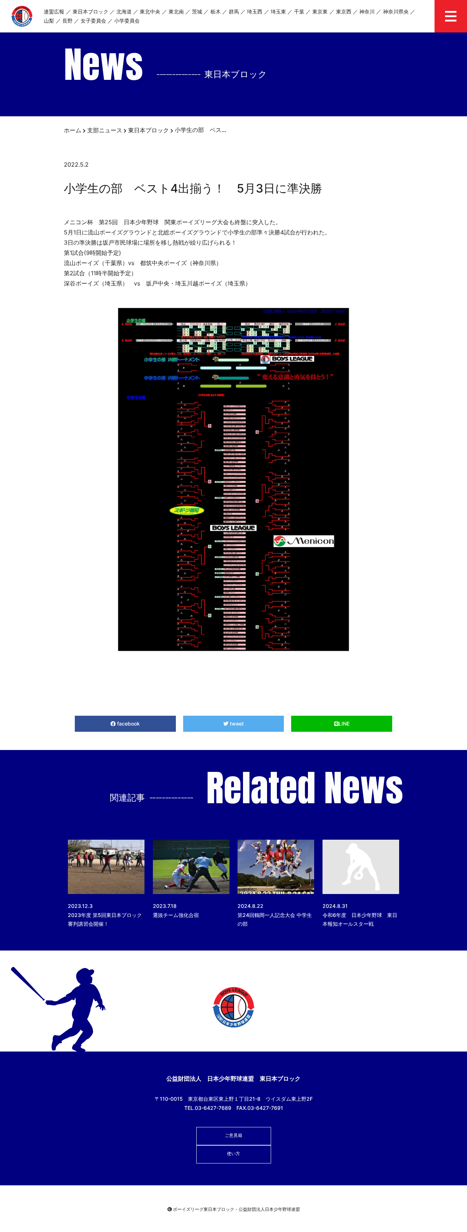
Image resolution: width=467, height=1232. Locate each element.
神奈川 (367, 11)
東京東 (320, 11)
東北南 (176, 11)
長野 (67, 21)
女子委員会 (93, 21)
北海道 (124, 11)
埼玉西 (254, 11)
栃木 (216, 11)
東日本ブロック (90, 11)
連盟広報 (54, 11)
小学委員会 (127, 21)
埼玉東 (278, 11)
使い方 (233, 1153)
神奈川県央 (396, 11)
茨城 (197, 11)
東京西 (343, 11)
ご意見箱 (233, 1135)
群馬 (234, 11)
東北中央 (150, 11)
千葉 (299, 11)
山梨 (49, 21)
